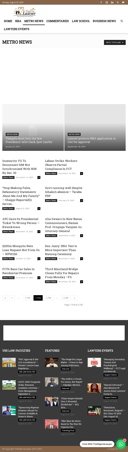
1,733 (27, 297)
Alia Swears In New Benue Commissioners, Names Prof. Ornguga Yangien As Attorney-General (63, 225)
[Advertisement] (87, 12)
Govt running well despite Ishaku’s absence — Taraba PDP (63, 192)
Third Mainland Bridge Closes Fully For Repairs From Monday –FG (62, 273)
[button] (122, 21)
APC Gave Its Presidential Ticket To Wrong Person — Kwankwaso (21, 223)
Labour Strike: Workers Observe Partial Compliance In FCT (61, 165)
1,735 (48, 297)
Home (8, 21)
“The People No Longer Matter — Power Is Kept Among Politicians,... (72, 362)
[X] (117, 2)
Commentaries (57, 21)
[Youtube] (123, 2)
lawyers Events (16, 29)
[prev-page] (5, 298)
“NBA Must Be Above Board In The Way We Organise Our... (71, 424)
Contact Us (112, 448)
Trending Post (68, 430)
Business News (104, 21)
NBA (18, 21)
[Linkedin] (112, 2)
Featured (65, 369)
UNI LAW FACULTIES (27, 372)
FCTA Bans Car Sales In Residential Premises (18, 271)
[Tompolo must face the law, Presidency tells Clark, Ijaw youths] (33, 130)
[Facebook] (101, 2)
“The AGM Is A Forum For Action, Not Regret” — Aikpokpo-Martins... (71, 382)
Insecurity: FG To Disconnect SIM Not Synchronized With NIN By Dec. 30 (19, 167)
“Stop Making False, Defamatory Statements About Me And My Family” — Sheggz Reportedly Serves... (21, 196)
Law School (81, 21)
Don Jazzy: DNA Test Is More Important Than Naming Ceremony (61, 250)
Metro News (33, 21)
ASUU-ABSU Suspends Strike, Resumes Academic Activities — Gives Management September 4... (29, 388)
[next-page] (75, 298)
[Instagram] (106, 2)
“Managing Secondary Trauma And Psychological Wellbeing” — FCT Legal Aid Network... (114, 365)
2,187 (65, 297)
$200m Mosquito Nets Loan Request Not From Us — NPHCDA (21, 250)
